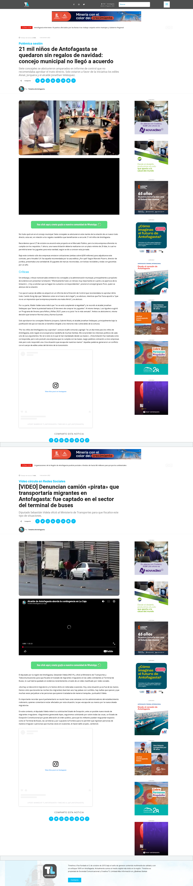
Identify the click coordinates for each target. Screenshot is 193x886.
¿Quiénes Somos (140, 871)
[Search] (147, 4)
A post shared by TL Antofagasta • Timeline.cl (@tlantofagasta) (56, 424)
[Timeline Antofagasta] (22, 89)
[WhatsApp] (48, 80)
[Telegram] (68, 80)
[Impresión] (63, 80)
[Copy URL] (73, 80)
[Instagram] (79, 4)
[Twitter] (84, 4)
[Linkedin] (53, 80)
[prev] (167, 27)
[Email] (58, 80)
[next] (170, 27)
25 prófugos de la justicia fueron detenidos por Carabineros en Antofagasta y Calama (69, 27)
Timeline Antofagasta (36, 89)
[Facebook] (74, 4)
